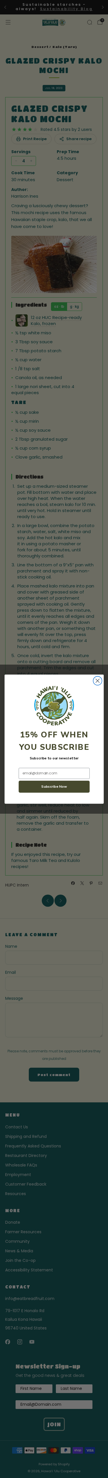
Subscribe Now (54, 786)
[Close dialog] (97, 680)
